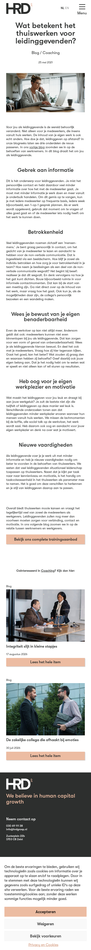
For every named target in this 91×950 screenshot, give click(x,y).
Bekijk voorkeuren (45, 936)
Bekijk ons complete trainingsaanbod (45, 539)
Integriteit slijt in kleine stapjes (31, 646)
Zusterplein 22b (15, 836)
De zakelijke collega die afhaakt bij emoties (42, 740)
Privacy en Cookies (43, 945)
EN (67, 8)
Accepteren (46, 912)
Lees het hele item (45, 662)
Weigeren (45, 924)
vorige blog (37, 147)
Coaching (51, 53)
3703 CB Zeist (14, 839)
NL (62, 8)
